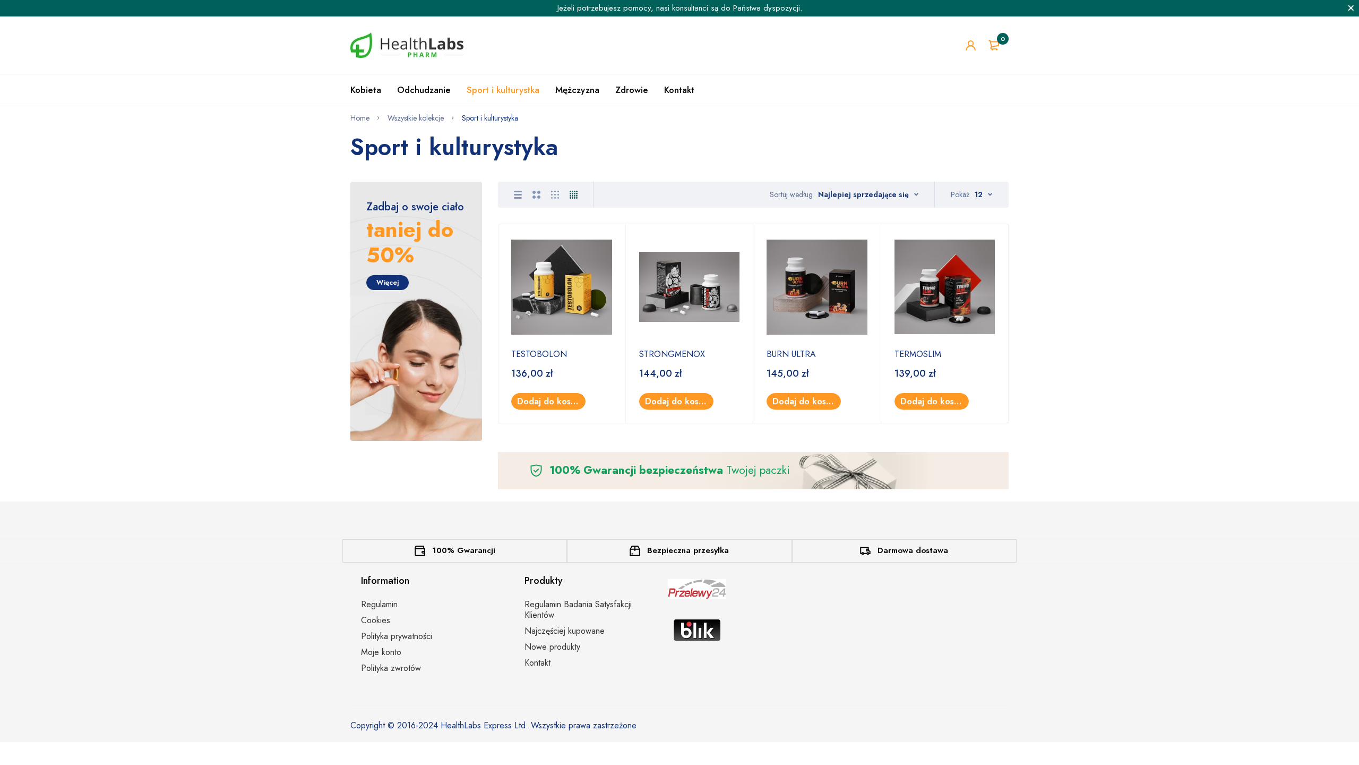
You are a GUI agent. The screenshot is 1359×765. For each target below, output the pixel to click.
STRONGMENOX (672, 354)
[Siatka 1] (518, 195)
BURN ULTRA (791, 354)
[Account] (970, 45)
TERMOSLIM (917, 354)
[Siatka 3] (555, 195)
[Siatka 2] (536, 195)
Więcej (387, 282)
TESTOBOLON (539, 354)
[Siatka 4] (574, 195)
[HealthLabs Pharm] (406, 45)
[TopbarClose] (1351, 8)
